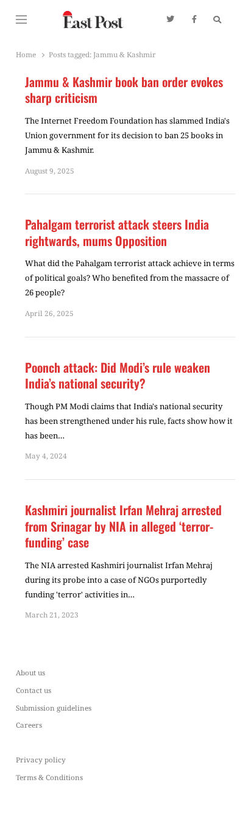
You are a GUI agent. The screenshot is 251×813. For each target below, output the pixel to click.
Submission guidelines (53, 708)
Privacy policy (41, 759)
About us (30, 672)
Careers (29, 725)
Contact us (33, 690)
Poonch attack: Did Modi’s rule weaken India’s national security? (117, 375)
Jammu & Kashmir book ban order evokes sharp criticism (124, 90)
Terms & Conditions (49, 777)
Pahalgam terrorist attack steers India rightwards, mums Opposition (117, 232)
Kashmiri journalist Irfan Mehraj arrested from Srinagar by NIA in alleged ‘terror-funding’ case (123, 526)
